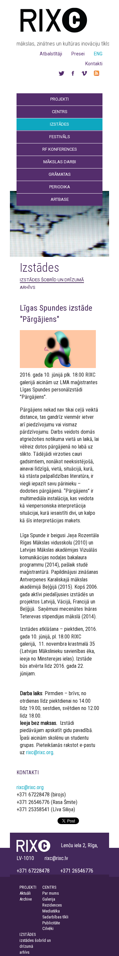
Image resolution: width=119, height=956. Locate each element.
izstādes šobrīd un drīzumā (52, 279)
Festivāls (59, 136)
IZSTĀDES (28, 934)
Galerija (48, 899)
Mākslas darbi (59, 161)
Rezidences (52, 905)
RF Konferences (59, 149)
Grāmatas (60, 174)
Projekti (59, 99)
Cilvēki (48, 928)
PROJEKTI (28, 887)
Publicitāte (51, 922)
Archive (26, 899)
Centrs (59, 111)
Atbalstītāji (51, 53)
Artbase (60, 199)
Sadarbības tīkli (55, 916)
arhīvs (27, 287)
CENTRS (49, 887)
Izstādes (59, 124)
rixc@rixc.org (39, 752)
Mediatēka (51, 911)
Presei (78, 53)
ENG (98, 53)
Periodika (59, 186)
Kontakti (93, 63)
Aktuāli (25, 893)
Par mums (50, 893)
